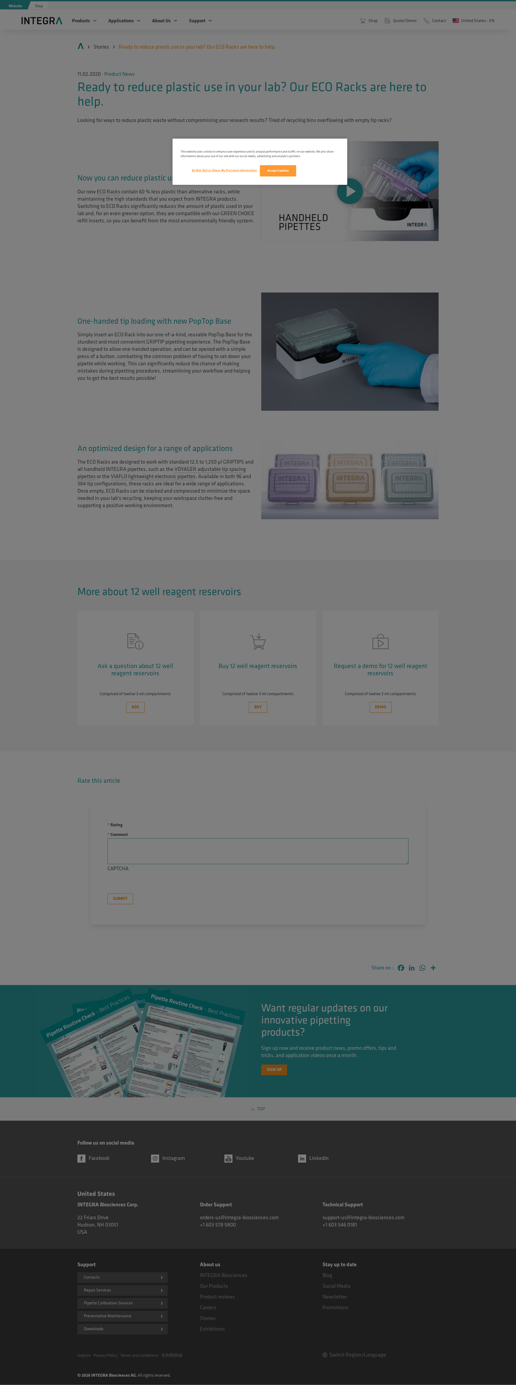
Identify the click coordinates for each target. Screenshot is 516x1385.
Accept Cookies (278, 170)
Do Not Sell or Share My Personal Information (224, 170)
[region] (260, 162)
